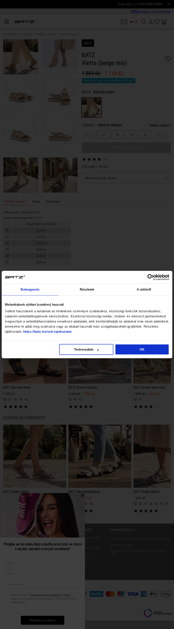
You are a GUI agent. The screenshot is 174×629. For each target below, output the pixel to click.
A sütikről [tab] (144, 289)
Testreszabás (84, 349)
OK (142, 349)
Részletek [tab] (87, 289)
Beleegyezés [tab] (30, 289)
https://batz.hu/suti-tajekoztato (47, 331)
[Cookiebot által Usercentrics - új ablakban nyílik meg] (150, 277)
